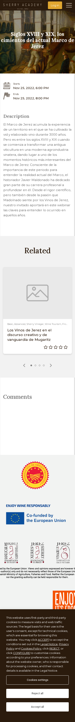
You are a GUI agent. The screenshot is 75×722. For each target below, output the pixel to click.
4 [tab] (44, 365)
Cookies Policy (31, 648)
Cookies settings (37, 679)
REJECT (54, 648)
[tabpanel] (37, 310)
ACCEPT (43, 639)
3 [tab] (39, 365)
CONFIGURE (21, 653)
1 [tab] (31, 365)
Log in (55, 5)
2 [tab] (35, 365)
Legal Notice (49, 644)
